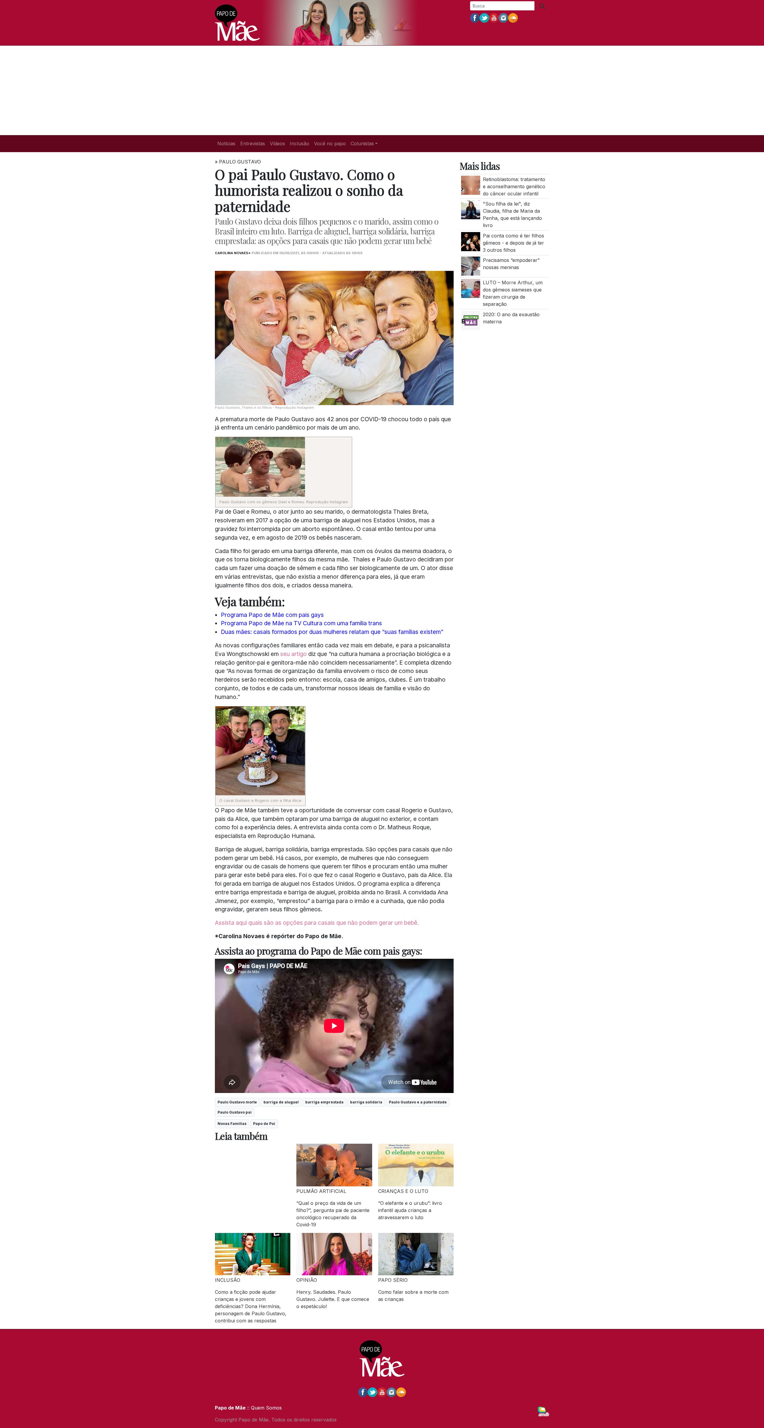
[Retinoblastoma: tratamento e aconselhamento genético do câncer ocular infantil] (470, 185)
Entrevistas (252, 143)
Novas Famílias (232, 1123)
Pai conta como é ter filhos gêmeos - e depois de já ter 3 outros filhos (513, 243)
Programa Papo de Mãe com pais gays (272, 614)
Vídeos (277, 143)
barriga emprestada (324, 1102)
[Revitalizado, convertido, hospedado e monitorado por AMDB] (543, 1411)
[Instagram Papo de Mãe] (503, 18)
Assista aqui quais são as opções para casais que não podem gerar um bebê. (317, 922)
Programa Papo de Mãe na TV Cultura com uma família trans (301, 623)
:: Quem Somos (264, 1408)
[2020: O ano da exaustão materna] (470, 320)
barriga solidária (366, 1102)
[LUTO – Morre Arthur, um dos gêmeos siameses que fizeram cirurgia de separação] (470, 288)
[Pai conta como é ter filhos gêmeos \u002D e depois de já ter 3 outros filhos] (470, 241)
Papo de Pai (264, 1123)
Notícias (226, 143)
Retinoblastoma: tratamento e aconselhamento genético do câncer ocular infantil (514, 186)
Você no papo (330, 143)
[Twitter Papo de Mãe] (484, 18)
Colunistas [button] (362, 143)
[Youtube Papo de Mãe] (494, 18)
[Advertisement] (382, 90)
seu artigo (293, 653)
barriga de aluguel (281, 1102)
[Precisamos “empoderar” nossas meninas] (470, 266)
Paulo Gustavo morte (237, 1102)
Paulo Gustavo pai (235, 1112)
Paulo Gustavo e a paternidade (418, 1102)
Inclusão (299, 143)
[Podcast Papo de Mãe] (513, 18)
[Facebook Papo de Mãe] (475, 18)
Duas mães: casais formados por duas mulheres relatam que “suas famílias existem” (332, 631)
